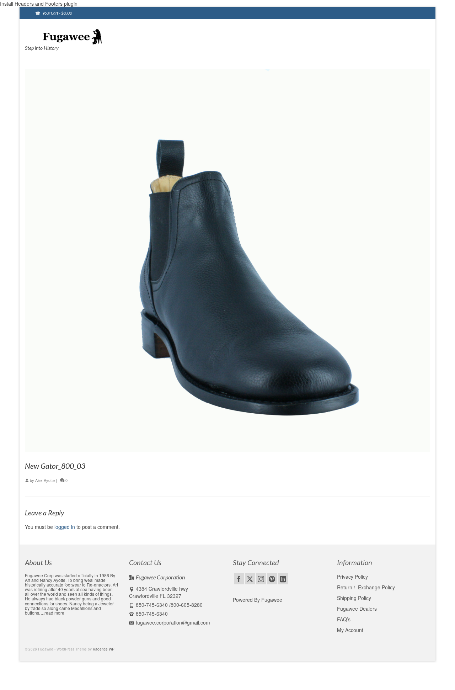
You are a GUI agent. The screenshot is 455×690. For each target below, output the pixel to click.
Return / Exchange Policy (366, 587)
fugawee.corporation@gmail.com (173, 622)
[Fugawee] (89, 36)
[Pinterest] (272, 578)
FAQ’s (343, 619)
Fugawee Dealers (357, 608)
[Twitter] (250, 578)
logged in (64, 526)
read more (54, 613)
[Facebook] (239, 578)
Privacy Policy (352, 576)
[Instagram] (261, 578)
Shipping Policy (354, 597)
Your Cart (57, 13)
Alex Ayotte (45, 480)
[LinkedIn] (283, 578)
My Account (350, 629)
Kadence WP (103, 649)
